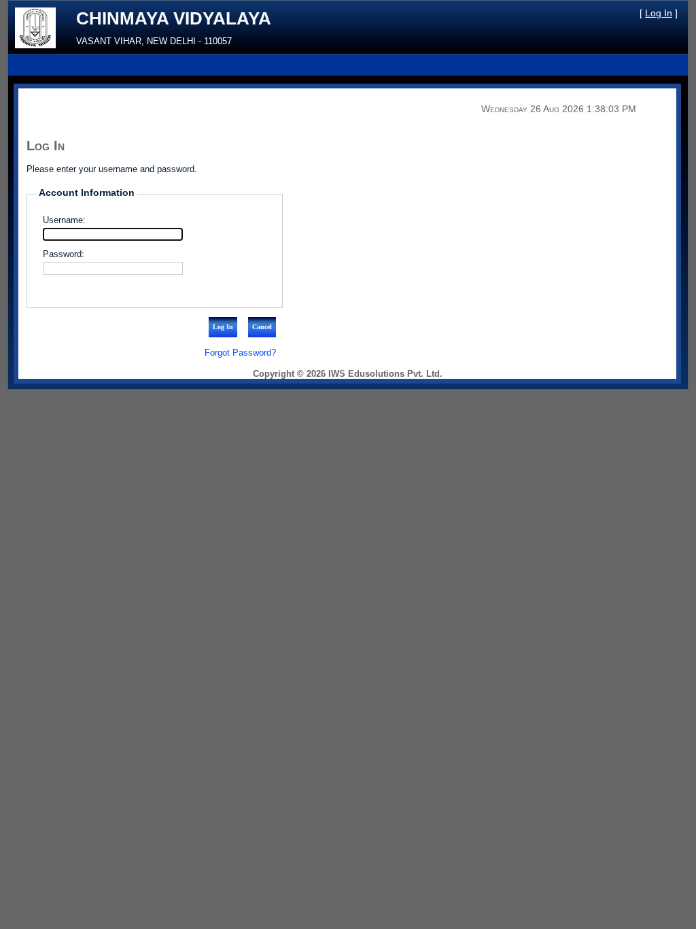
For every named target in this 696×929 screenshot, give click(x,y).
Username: (64, 220)
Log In (658, 12)
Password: (63, 254)
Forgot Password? (240, 353)
